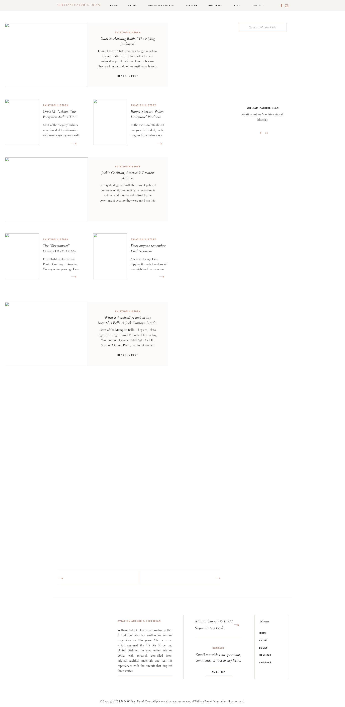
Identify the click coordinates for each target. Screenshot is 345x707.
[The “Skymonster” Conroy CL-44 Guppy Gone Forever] (73, 276)
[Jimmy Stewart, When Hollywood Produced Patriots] (159, 143)
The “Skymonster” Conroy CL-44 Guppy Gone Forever (59, 251)
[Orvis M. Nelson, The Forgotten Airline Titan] (73, 143)
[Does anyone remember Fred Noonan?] (161, 276)
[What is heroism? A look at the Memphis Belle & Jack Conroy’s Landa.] (46, 334)
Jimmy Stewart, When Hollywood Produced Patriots (147, 117)
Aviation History (128, 32)
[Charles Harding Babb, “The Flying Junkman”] (46, 55)
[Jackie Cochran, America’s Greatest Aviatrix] (46, 189)
